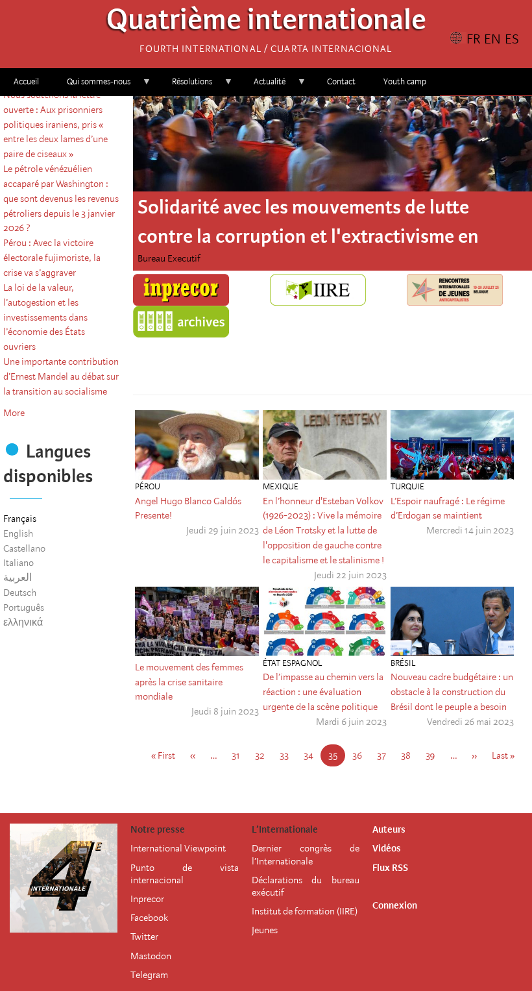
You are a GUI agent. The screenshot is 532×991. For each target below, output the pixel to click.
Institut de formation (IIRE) (304, 911)
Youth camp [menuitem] (404, 81)
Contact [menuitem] (341, 81)
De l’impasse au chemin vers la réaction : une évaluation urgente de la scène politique (323, 692)
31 (240, 755)
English (18, 533)
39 (434, 755)
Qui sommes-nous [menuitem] (91, 86)
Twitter (144, 936)
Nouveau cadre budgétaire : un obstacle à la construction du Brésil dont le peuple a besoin (452, 692)
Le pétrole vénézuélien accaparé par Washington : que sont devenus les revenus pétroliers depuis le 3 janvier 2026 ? (61, 198)
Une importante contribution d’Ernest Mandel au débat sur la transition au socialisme (61, 376)
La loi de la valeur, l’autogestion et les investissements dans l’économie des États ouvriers (45, 317)
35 (336, 758)
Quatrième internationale (266, 23)
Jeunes (265, 930)
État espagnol (292, 663)
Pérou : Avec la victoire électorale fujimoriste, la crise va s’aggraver (52, 257)
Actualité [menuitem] (262, 86)
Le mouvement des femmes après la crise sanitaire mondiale (189, 682)
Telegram (149, 975)
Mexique (280, 486)
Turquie (407, 486)
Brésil (403, 663)
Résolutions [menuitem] (185, 86)
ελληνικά (23, 622)
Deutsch (19, 592)
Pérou (147, 486)
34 (312, 755)
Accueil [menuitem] (26, 81)
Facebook (149, 918)
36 (361, 755)
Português (23, 607)
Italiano (18, 563)
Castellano (24, 548)
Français (19, 518)
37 (385, 755)
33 (288, 755)
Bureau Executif (169, 258)
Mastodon (150, 956)
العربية (17, 577)
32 (263, 755)
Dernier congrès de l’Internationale (305, 854)
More (14, 413)
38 (409, 755)
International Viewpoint (178, 848)
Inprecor (147, 899)
